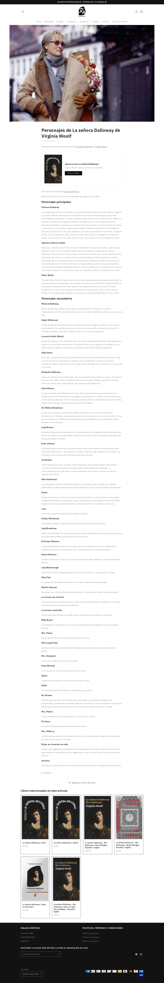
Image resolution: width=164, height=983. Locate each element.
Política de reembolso (90, 941)
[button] (23, 11)
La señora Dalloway (84, 146)
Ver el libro (73, 173)
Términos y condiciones (91, 937)
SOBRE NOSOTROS (28, 937)
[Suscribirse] (58, 954)
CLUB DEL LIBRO (27, 933)
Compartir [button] (47, 773)
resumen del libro (71, 191)
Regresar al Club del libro (84, 782)
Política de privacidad (90, 933)
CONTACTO (25, 941)
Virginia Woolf (101, 146)
